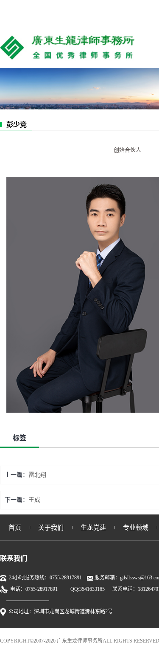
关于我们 (51, 527)
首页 (14, 527)
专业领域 (135, 527)
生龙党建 (93, 527)
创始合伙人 (127, 150)
